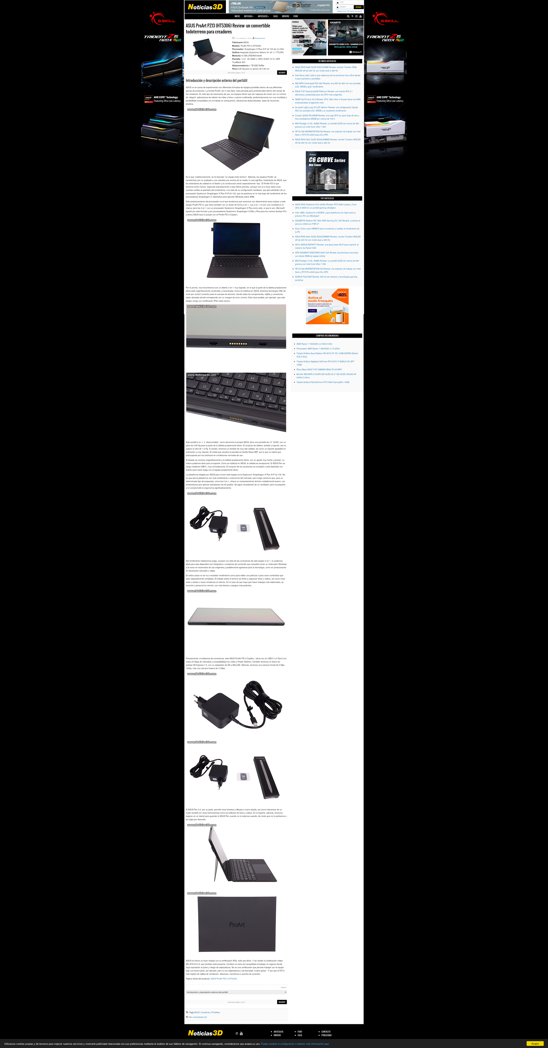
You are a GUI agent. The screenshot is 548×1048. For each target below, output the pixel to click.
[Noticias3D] (205, 6)
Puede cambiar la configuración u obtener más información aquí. (295, 1043)
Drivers (285, 16)
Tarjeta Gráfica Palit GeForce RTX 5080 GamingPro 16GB (323, 382)
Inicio (238, 16)
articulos (278, 1031)
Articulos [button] (262, 16)
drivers (277, 1035)
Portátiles (215, 1012)
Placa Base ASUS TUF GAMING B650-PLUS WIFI (319, 369)
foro (300, 1031)
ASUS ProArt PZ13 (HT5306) (224, 978)
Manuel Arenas (260, 38)
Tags (275, 16)
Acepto (535, 1043)
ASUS (197, 1012)
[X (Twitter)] (352, 16)
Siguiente (282, 72)
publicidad (326, 1035)
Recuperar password (354, 11)
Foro (295, 16)
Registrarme (341, 11)
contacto (326, 1031)
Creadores (205, 1012)
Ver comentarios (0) (198, 1017)
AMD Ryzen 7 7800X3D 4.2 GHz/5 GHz (314, 343)
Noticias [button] (248, 16)
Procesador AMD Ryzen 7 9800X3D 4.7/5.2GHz (318, 348)
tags (300, 1035)
